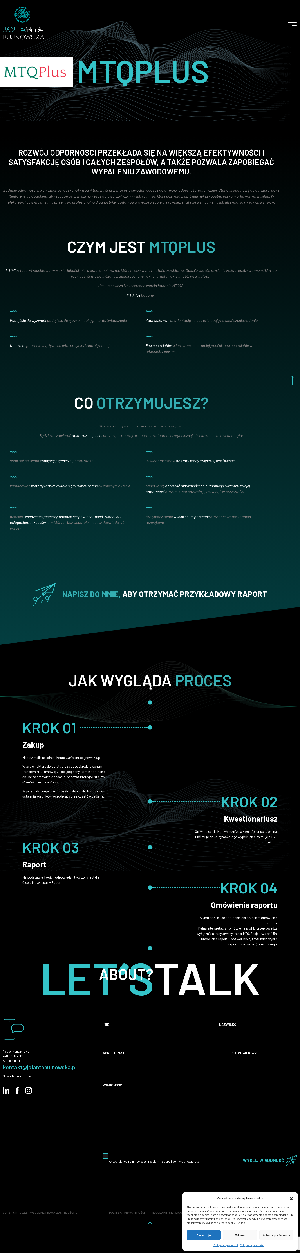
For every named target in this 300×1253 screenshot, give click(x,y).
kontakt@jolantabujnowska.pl (40, 1067)
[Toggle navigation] (295, 20)
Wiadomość (112, 1085)
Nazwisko (227, 1024)
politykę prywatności (186, 1161)
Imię (106, 1024)
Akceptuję (204, 1235)
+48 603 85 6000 (14, 1056)
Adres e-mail (114, 1053)
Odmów (240, 1235)
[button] (291, 1198)
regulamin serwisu (135, 1161)
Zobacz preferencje (276, 1235)
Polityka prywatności (225, 1245)
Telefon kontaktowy (238, 1053)
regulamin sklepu (159, 1161)
